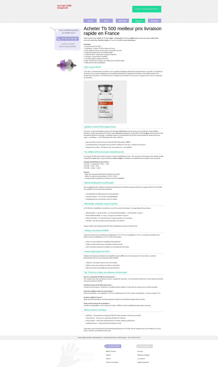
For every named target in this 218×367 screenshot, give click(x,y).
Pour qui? (137, 21)
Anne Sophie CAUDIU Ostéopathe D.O (64, 7)
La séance (141, 359)
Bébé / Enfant (111, 351)
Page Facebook (143, 362)
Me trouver (154, 21)
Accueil (90, 21)
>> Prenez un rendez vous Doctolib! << (147, 9)
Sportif (108, 355)
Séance (106, 21)
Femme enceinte (112, 362)
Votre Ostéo (122, 21)
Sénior (108, 359)
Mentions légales (143, 355)
